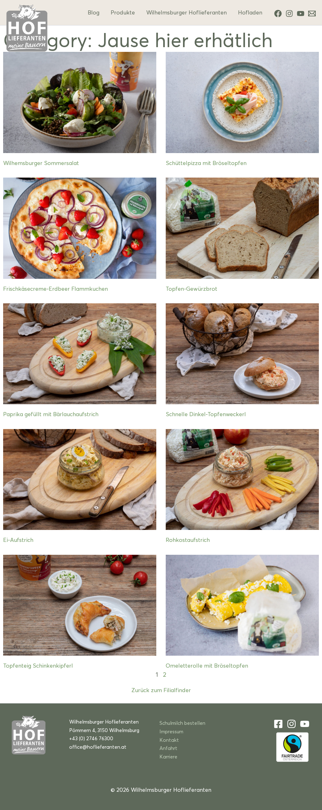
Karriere (168, 756)
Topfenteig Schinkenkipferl (38, 665)
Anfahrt (168, 748)
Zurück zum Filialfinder (161, 690)
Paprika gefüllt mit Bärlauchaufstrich (50, 414)
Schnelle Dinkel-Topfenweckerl (206, 414)
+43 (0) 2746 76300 (91, 738)
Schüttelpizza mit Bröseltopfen (206, 163)
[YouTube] (300, 13)
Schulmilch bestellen (182, 723)
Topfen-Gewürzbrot (191, 288)
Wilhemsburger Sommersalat (41, 163)
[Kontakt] (312, 13)
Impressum (171, 731)
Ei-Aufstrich (18, 539)
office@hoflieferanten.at (97, 747)
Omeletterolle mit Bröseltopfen (207, 665)
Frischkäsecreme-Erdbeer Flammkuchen (55, 288)
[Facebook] (278, 13)
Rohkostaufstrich (188, 539)
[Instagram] (289, 13)
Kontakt (169, 740)
